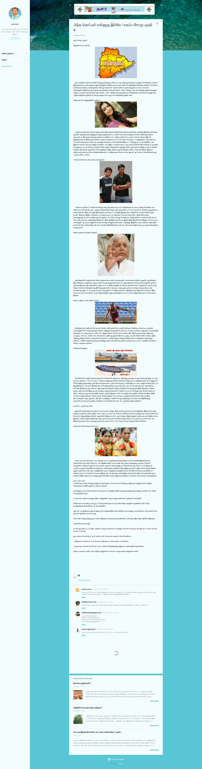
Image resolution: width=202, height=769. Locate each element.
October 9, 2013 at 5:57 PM (100, 589)
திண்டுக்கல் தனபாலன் (89, 602)
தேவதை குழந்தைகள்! (82, 683)
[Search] (161, 6)
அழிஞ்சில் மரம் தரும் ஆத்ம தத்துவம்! (87, 707)
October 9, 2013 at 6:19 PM (105, 602)
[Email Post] (79, 576)
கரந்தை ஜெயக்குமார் (89, 629)
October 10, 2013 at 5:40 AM (110, 613)
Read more (154, 701)
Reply (84, 597)
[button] (157, 23)
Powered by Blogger (117, 759)
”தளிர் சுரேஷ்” (15, 24)
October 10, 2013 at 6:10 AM (104, 629)
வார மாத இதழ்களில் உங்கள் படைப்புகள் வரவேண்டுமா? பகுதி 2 (97, 732)
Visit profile (15, 38)
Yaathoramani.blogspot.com (91, 613)
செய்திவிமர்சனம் (84, 580)
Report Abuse (7, 66)
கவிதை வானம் (87, 589)
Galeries (120, 763)
